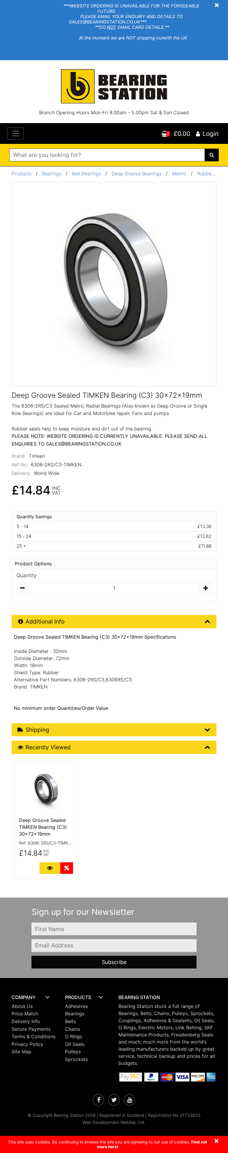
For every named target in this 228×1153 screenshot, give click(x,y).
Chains (72, 1029)
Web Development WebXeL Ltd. (114, 1122)
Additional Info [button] (45, 621)
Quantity (26, 575)
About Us (22, 1006)
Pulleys (73, 1052)
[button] (34, 997)
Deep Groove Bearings (137, 173)
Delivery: (21, 473)
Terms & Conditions (34, 1036)
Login (210, 133)
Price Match (25, 1014)
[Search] (212, 155)
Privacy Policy (27, 1044)
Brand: (19, 456)
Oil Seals (74, 1044)
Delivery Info (26, 1021)
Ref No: (20, 464)
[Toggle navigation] (15, 133)
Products (21, 173)
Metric (180, 173)
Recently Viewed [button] (48, 747)
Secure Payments (31, 1029)
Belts (70, 1021)
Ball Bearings (86, 173)
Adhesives (76, 1006)
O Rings (73, 1036)
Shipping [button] (37, 729)
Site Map (21, 1052)
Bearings (51, 173)
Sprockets (76, 1059)
